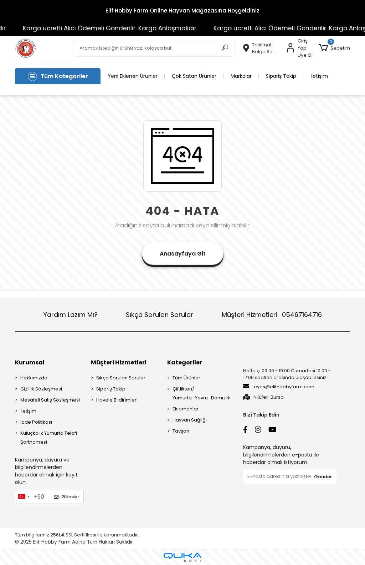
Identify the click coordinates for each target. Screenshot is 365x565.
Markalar (241, 76)
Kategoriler (184, 362)
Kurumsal (30, 362)
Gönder (70, 496)
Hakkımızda (33, 377)
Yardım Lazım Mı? (70, 314)
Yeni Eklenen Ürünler (133, 76)
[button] (334, 48)
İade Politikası (36, 422)
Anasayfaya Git (183, 253)
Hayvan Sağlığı (190, 420)
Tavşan (181, 431)
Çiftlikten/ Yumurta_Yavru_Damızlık (201, 393)
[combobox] (23, 496)
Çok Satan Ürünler (194, 76)
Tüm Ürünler (186, 377)
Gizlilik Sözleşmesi (41, 388)
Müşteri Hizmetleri (272, 314)
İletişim (319, 76)
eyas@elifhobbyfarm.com (284, 386)
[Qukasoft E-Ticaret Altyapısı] (182, 557)
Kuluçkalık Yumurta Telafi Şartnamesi (48, 437)
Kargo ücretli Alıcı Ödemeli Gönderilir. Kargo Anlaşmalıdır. (104, 28)
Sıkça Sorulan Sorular (159, 314)
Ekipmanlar (186, 408)
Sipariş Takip (281, 76)
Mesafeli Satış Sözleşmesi (50, 400)
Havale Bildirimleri (117, 400)
